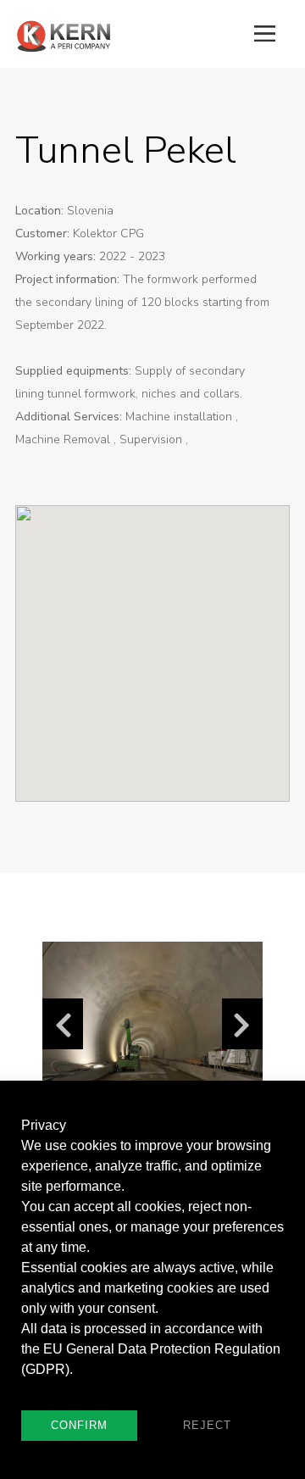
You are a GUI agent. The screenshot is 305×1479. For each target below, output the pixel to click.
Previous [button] (62, 1023)
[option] (152, 1024)
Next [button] (242, 1023)
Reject (207, 1425)
